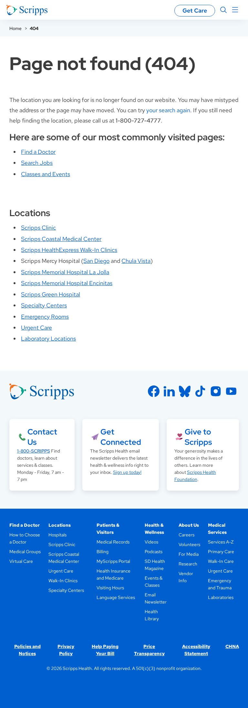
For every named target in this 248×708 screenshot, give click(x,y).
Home (15, 28)
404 (34, 28)
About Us (189, 525)
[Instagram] (215, 391)
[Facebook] (153, 391)
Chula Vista (135, 260)
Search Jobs (37, 162)
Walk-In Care (221, 561)
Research (188, 564)
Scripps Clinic (38, 227)
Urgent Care (36, 327)
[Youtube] (231, 391)
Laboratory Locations (48, 338)
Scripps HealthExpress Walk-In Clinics (69, 250)
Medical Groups (25, 551)
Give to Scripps (198, 437)
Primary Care (221, 551)
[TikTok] (200, 391)
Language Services (116, 597)
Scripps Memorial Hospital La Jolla (65, 272)
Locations (59, 525)
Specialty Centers (44, 305)
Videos (151, 542)
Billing (102, 551)
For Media (189, 554)
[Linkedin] (169, 391)
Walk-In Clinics (63, 580)
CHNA (232, 646)
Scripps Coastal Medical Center (61, 239)
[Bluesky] (184, 391)
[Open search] (223, 10)
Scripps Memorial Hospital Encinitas (66, 283)
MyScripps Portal (113, 561)
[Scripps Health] (26, 10)
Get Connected (120, 437)
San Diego (96, 260)
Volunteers (189, 544)
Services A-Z (220, 542)
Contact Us (42, 437)
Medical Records (113, 542)
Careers (186, 535)
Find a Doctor (38, 151)
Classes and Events (45, 174)
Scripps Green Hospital (50, 294)
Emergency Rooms (45, 316)
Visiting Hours (110, 588)
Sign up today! (127, 472)
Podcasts (153, 551)
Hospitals (57, 535)
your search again (168, 110)
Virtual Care (21, 561)
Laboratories (220, 597)
